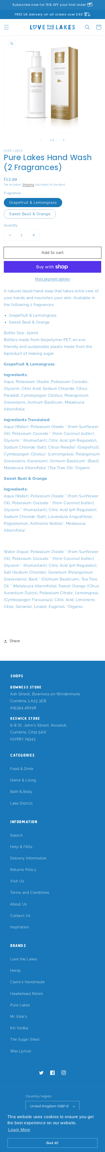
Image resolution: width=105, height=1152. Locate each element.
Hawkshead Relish (26, 994)
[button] (6, 27)
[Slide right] (63, 140)
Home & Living (23, 780)
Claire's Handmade (27, 982)
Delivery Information (28, 858)
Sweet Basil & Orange (29, 214)
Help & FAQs (21, 847)
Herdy (15, 971)
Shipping (28, 184)
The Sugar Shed (24, 1039)
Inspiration (19, 927)
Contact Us (20, 916)
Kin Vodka (19, 1028)
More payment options (52, 279)
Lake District (21, 803)
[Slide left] (41, 140)
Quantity (11, 225)
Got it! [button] (52, 1143)
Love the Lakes (23, 959)
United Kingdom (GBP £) (49, 1106)
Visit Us (17, 881)
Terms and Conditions (29, 892)
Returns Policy (23, 870)
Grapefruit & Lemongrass (33, 203)
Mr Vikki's (18, 1017)
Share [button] (15, 641)
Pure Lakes (20, 1005)
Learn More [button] (19, 1130)
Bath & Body (21, 792)
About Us (18, 904)
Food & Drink (21, 769)
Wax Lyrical (20, 1051)
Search (16, 835)
